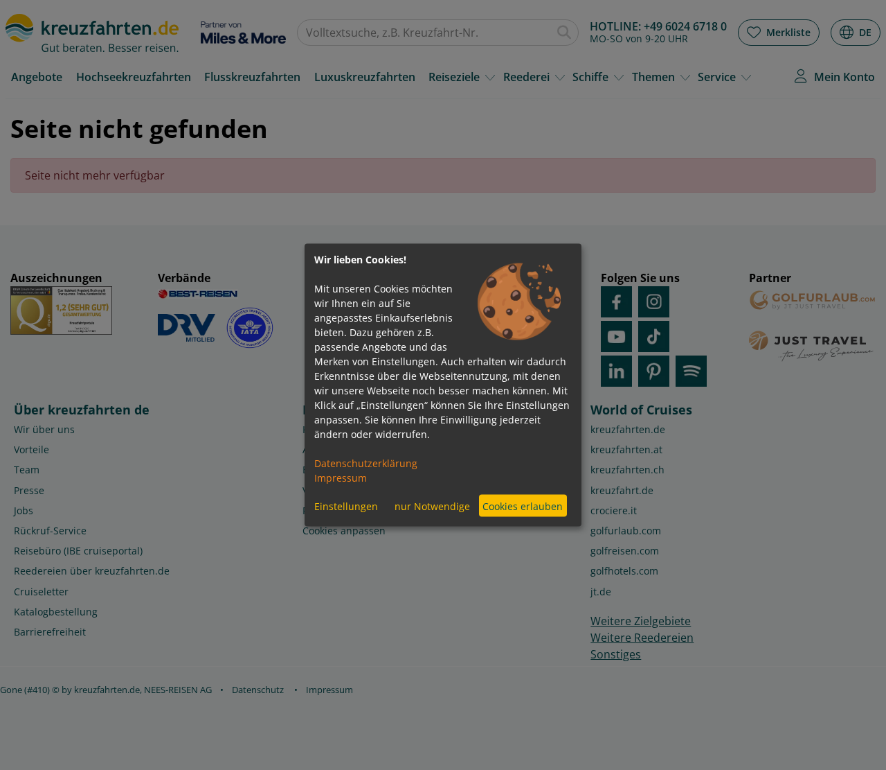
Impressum (340, 477)
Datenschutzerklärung (365, 463)
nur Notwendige (432, 505)
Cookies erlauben (522, 505)
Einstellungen (346, 505)
